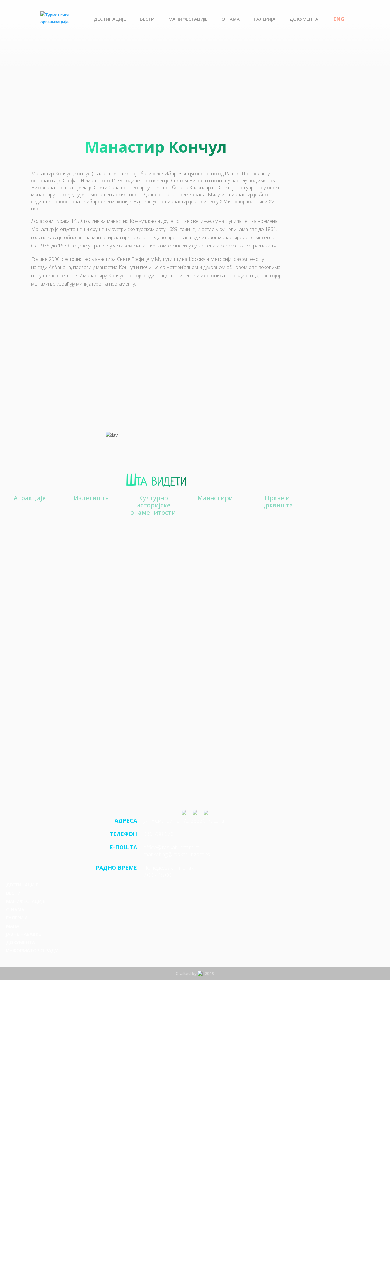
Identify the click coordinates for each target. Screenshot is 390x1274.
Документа (303, 19)
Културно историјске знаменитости (153, 505)
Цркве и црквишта (277, 501)
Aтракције (30, 498)
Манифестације (187, 19)
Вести (147, 19)
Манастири (215, 498)
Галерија (264, 19)
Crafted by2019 (195, 973)
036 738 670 (158, 833)
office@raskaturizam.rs (171, 847)
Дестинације (110, 19)
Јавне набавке (23, 934)
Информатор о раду (32, 950)
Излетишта (91, 498)
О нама (231, 19)
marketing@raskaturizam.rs (176, 854)
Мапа (12, 926)
